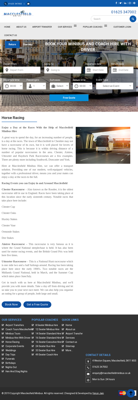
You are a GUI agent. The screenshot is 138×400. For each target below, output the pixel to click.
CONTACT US (10, 35)
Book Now (11, 304)
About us (70, 329)
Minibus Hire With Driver (18, 337)
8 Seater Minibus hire (47, 325)
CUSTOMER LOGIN (122, 27)
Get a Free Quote (37, 304)
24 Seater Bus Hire (45, 346)
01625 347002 (123, 12)
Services (70, 337)
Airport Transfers (15, 325)
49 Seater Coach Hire (47, 354)
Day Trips (10, 354)
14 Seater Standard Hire (48, 333)
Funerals (10, 358)
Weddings (11, 350)
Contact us (71, 342)
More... (69, 350)
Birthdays (11, 363)
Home (69, 325)
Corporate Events (15, 346)
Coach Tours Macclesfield (19, 329)
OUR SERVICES (65, 27)
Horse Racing (13, 342)
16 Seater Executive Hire (48, 342)
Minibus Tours (13, 333)
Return (12, 44)
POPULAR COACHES (92, 27)
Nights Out (11, 367)
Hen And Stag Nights (16, 371)
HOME (7, 27)
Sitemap (70, 346)
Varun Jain (98, 393)
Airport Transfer (42, 27)
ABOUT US (21, 27)
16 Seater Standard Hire (48, 337)
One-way (28, 44)
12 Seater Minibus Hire (47, 329)
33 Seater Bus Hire (45, 350)
